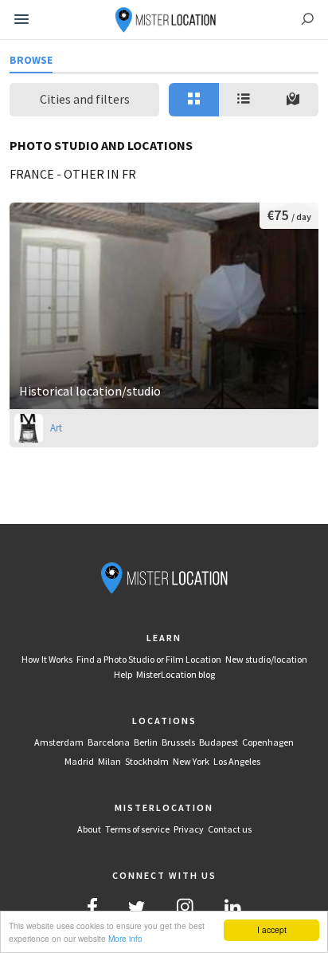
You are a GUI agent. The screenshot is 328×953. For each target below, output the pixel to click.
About (89, 829)
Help (123, 674)
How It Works (46, 659)
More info (125, 938)
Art (56, 428)
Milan (109, 761)
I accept (272, 929)
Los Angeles (236, 761)
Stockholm (147, 761)
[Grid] (194, 99)
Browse (31, 60)
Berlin (146, 742)
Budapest (218, 742)
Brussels (178, 742)
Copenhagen (268, 742)
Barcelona (109, 742)
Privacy (189, 829)
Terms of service (137, 829)
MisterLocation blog (175, 674)
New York (191, 761)
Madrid (79, 761)
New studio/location (266, 659)
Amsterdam (59, 742)
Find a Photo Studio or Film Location (148, 659)
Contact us (230, 829)
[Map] (293, 99)
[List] (244, 99)
